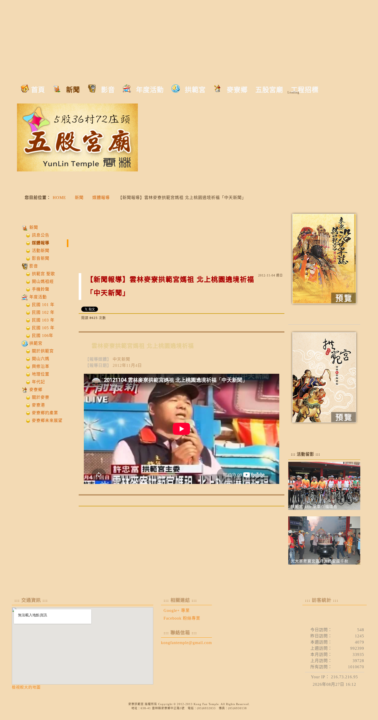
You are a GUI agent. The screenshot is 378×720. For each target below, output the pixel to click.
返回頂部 (276, 512)
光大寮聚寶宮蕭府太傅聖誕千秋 (319, 561)
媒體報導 (101, 197)
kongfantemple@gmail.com (186, 642)
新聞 (79, 197)
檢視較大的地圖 (26, 687)
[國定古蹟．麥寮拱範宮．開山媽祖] (102, 20)
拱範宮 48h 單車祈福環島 (314, 507)
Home (59, 197)
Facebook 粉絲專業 (182, 618)
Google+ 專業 (177, 610)
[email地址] (279, 318)
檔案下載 (324, 313)
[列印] (270, 318)
